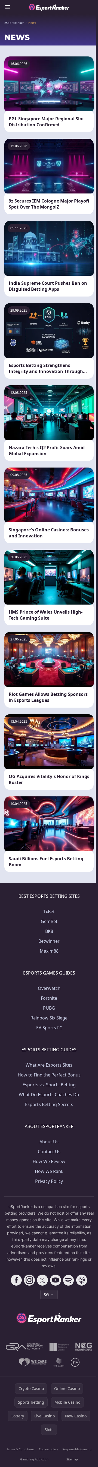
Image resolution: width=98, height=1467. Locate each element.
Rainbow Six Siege (49, 1018)
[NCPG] (83, 1347)
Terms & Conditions (20, 1449)
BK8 (49, 931)
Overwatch (49, 988)
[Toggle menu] (7, 7)
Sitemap (72, 1459)
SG (46, 1294)
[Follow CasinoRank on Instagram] (29, 1280)
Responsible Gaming (76, 1449)
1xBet (49, 911)
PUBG (49, 1008)
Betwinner (49, 941)
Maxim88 (49, 951)
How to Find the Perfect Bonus (49, 1075)
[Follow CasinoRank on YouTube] (55, 1280)
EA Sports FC (49, 1028)
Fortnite (49, 998)
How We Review (49, 1161)
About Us (49, 1142)
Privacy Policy (49, 1181)
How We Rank (49, 1171)
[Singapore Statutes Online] (59, 1347)
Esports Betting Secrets (49, 1104)
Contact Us (49, 1152)
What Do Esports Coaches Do (49, 1095)
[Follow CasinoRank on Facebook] (16, 1280)
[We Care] (33, 1362)
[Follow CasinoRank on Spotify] (68, 1280)
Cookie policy (48, 1449)
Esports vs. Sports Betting (49, 1085)
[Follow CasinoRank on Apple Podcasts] (81, 1280)
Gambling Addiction (34, 1459)
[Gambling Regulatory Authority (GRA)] (24, 1347)
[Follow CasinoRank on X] (42, 1280)
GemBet (49, 921)
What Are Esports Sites (49, 1065)
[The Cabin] (58, 1362)
